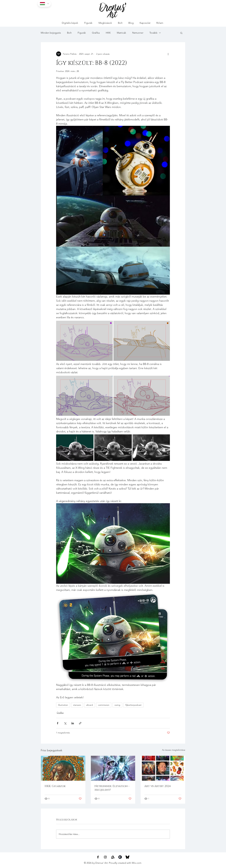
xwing (117, 705)
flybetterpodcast (133, 705)
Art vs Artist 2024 (157, 786)
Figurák (82, 32)
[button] (181, 33)
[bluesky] (127, 857)
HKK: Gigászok (55, 786)
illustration (63, 705)
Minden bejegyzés (51, 32)
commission (103, 705)
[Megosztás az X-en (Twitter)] (65, 723)
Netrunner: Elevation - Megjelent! (112, 788)
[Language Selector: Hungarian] (44, 3)
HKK (108, 32)
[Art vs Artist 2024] (163, 768)
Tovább (153, 32)
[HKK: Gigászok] (63, 768)
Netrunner (137, 32)
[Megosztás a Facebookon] (57, 723)
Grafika (96, 32)
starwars (77, 705)
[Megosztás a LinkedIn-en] (72, 723)
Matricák (121, 32)
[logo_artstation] (113, 857)
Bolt (69, 32)
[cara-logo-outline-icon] (120, 857)
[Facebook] (98, 857)
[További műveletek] (168, 54)
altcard (89, 705)
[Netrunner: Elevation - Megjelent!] (113, 768)
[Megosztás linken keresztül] (80, 723)
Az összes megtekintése (173, 750)
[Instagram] (105, 857)
